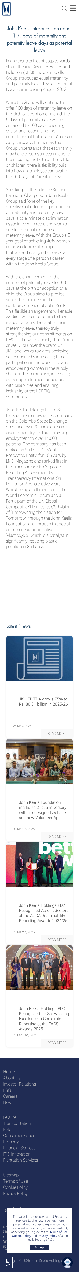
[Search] (63, 8)
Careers (10, 1096)
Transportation (17, 1123)
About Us (11, 1077)
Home (9, 1071)
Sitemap (11, 1174)
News (8, 1102)
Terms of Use (58, 1232)
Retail (8, 1129)
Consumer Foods (19, 1135)
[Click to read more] (39, 658)
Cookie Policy (21, 1236)
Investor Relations (19, 1084)
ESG (7, 1090)
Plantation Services (20, 1160)
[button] (57, 733)
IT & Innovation (17, 1154)
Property (11, 1141)
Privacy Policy (47, 1236)
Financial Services (19, 1147)
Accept (39, 1247)
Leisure (9, 1117)
